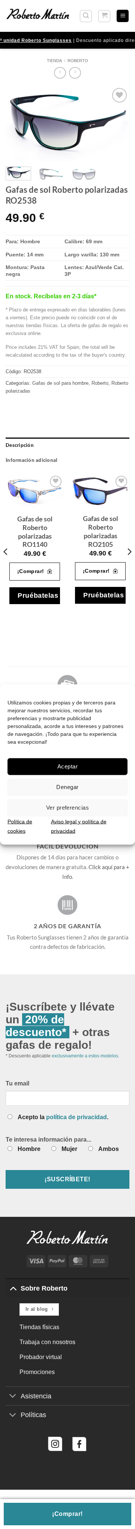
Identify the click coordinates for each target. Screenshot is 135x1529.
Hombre (29, 1149)
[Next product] (60, 73)
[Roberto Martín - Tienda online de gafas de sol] (38, 15)
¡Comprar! (67, 1514)
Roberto (78, 60)
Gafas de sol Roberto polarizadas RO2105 (100, 531)
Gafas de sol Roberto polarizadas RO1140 (34, 532)
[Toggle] (13, 1288)
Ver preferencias (67, 807)
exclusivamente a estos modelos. (85, 1056)
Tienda (54, 60)
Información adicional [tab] (31, 460)
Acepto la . (63, 1117)
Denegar (67, 787)
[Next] (117, 123)
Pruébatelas (38, 595)
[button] (86, 16)
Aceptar (67, 766)
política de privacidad (76, 1117)
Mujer (69, 1149)
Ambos (108, 1149)
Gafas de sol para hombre (60, 383)
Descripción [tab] (20, 445)
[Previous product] (75, 73)
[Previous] (17, 123)
